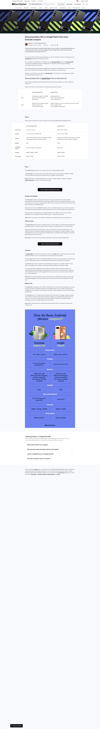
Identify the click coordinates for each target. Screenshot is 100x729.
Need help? (69, 4)
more (58, 474)
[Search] (30, 4)
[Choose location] (78, 1)
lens (55, 254)
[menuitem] (34, 7)
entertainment (48, 73)
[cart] (86, 4)
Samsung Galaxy (56, 62)
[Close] (97, 710)
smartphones (28, 58)
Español (86, 1)
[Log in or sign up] (83, 4)
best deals (33, 474)
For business (77, 4)
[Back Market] (19, 4)
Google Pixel (46, 78)
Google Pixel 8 (69, 62)
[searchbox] (43, 4)
